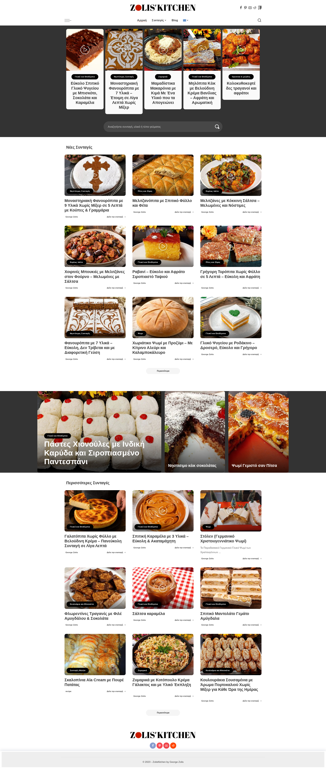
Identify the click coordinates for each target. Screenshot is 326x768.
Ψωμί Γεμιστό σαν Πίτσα (254, 465)
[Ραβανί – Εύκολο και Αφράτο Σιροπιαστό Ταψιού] (163, 246)
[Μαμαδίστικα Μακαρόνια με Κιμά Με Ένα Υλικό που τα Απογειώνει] (163, 50)
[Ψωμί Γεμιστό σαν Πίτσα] (258, 432)
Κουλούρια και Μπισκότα (82, 604)
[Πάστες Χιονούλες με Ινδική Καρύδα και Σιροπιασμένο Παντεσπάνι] (99, 432)
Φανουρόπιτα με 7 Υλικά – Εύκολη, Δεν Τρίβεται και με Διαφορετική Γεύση (90, 348)
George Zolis (72, 217)
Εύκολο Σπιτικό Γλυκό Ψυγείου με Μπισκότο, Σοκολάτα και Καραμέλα (85, 93)
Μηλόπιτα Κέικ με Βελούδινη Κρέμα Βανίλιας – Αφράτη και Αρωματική (202, 93)
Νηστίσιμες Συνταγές (124, 77)
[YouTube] (250, 7)
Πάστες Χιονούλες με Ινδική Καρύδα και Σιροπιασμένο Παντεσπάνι (94, 453)
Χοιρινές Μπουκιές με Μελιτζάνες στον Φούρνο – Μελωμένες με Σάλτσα (95, 276)
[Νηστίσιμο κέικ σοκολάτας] (195, 432)
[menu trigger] (70, 20)
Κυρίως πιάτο (212, 191)
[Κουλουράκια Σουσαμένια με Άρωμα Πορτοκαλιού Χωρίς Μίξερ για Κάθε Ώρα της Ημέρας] (230, 654)
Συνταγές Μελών (77, 670)
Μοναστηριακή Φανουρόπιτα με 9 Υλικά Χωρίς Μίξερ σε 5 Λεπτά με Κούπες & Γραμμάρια (94, 205)
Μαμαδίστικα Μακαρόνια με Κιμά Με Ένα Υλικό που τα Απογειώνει (163, 93)
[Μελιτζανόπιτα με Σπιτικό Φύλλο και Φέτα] (163, 175)
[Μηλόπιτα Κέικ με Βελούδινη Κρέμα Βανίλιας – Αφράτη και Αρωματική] (202, 50)
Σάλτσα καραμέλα (148, 614)
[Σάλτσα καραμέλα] (163, 588)
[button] (162, 119)
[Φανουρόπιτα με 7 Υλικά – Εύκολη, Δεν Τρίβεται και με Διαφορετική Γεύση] (95, 317)
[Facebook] (241, 7)
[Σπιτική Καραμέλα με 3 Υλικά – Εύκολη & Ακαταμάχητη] (163, 510)
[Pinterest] (245, 7)
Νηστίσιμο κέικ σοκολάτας (192, 465)
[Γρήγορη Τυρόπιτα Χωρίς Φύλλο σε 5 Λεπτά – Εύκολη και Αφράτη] (230, 246)
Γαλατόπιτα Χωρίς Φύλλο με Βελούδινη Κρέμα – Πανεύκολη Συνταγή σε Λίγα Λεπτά (93, 541)
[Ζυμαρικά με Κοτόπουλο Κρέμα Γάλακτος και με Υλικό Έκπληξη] (163, 654)
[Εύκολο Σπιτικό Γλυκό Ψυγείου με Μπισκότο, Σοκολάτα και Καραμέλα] (85, 50)
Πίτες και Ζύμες (145, 191)
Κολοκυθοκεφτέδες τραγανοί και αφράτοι (241, 88)
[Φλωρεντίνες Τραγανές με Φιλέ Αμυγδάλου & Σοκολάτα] (95, 588)
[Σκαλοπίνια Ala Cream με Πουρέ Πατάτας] (95, 654)
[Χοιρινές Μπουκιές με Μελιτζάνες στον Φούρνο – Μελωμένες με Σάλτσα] (95, 246)
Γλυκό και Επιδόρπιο (85, 77)
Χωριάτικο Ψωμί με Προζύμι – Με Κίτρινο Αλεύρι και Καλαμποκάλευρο (162, 348)
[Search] (259, 20)
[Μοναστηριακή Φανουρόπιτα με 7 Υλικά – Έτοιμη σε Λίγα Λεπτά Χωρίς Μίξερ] (124, 50)
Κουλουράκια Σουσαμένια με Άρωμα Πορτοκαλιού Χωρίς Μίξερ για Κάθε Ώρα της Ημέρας (229, 685)
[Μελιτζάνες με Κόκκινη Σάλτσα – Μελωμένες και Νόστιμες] (230, 175)
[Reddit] (254, 7)
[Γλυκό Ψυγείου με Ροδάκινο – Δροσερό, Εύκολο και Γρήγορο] (230, 317)
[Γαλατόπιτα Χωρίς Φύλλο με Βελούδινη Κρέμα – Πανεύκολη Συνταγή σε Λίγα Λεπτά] (95, 510)
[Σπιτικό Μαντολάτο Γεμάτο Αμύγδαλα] (230, 588)
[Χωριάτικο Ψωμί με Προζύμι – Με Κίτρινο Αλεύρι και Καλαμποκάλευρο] (163, 317)
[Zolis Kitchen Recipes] (163, 8)
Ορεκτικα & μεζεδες (241, 77)
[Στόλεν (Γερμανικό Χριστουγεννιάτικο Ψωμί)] (230, 510)
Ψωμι (140, 333)
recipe (68, 691)
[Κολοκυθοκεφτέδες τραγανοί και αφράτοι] (241, 50)
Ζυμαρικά (162, 77)
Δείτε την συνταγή (115, 217)
